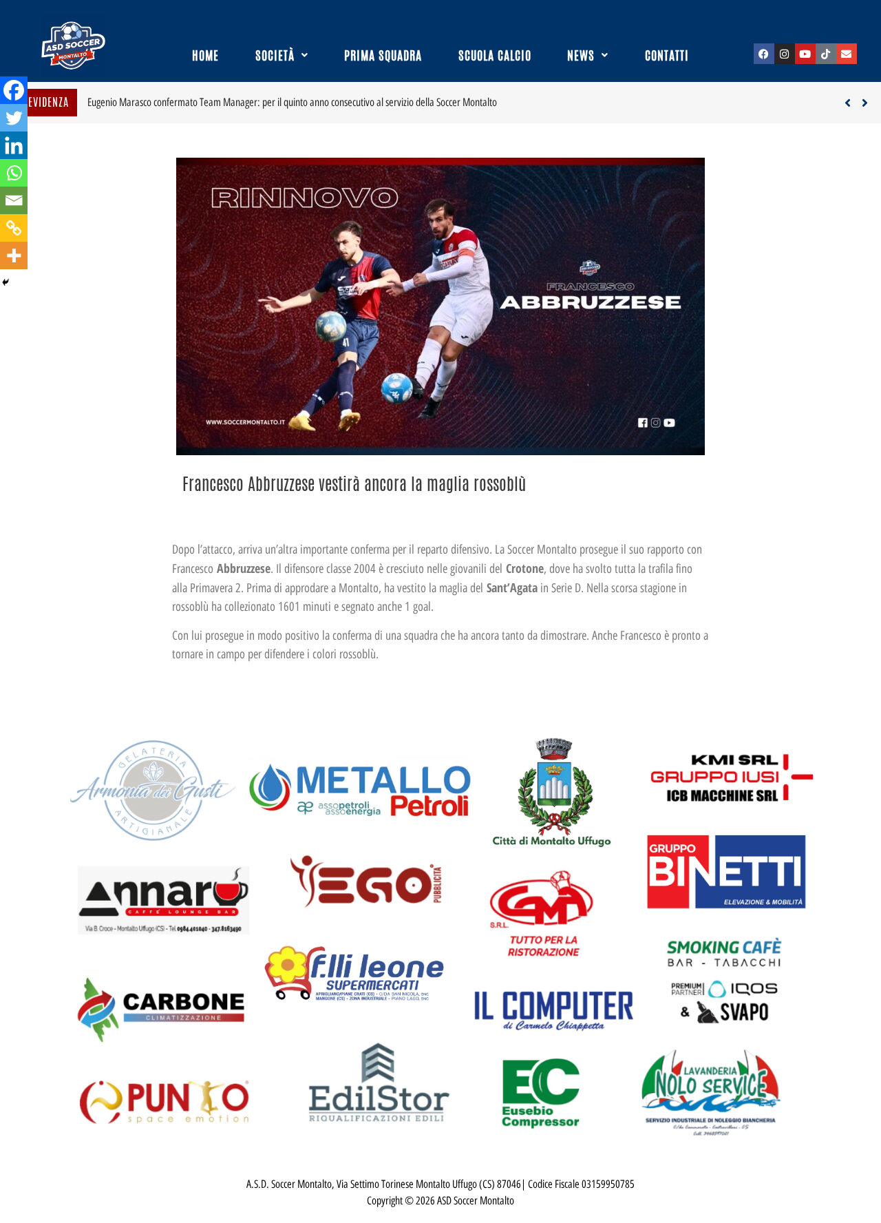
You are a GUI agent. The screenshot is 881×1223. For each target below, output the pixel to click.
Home (205, 55)
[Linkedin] (14, 145)
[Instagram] (784, 53)
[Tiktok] (826, 53)
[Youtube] (805, 53)
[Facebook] (764, 53)
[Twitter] (14, 118)
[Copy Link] (14, 228)
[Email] (14, 200)
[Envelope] (846, 53)
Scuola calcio (494, 55)
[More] (14, 255)
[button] (281, 55)
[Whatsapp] (14, 173)
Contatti (667, 55)
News (581, 55)
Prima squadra (383, 55)
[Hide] (5, 282)
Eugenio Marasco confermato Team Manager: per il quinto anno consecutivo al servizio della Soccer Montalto (292, 102)
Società (275, 55)
